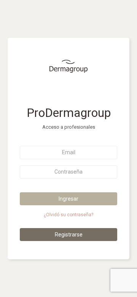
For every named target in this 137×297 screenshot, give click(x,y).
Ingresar (68, 199)
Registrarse (69, 235)
